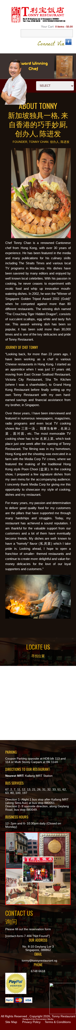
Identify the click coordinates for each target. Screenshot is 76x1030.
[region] (38, 66)
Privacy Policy (31, 1022)
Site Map (11, 1022)
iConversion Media (44, 1019)
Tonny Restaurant (63, 1016)
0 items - (64, 26)
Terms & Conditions (58, 1022)
